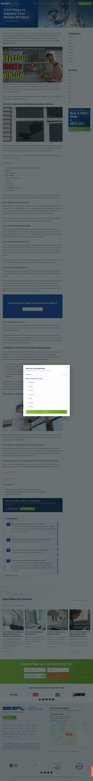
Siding (31, 386)
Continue (45, 412)
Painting (31, 406)
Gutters (31, 402)
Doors (30, 398)
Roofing (31, 390)
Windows (31, 382)
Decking (31, 394)
